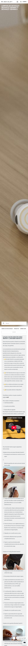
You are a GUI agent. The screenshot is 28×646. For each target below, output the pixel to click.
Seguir (14, 332)
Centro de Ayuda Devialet (7, 328)
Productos (16, 328)
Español (25, 1)
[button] (21, 1)
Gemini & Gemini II (23, 328)
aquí (7, 397)
